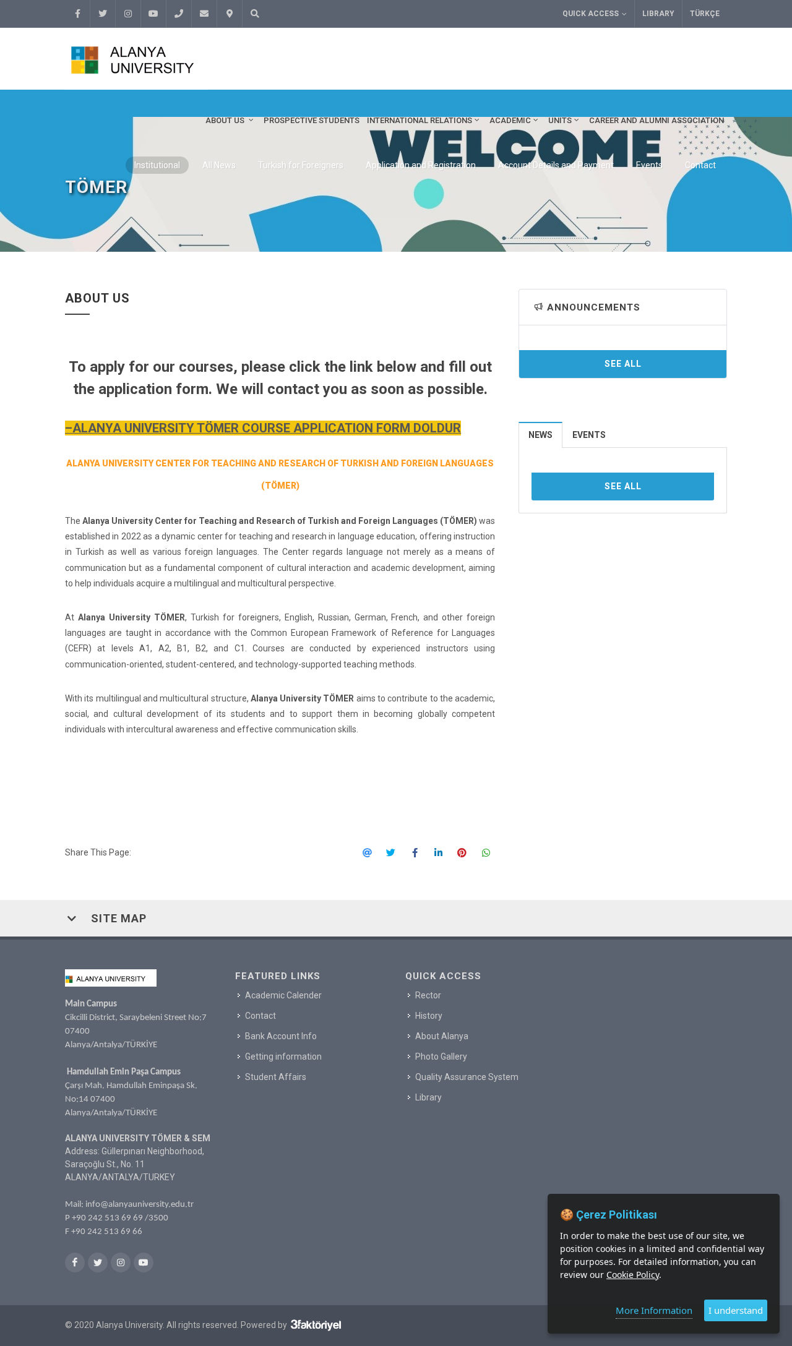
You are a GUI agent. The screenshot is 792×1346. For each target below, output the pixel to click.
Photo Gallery (441, 1056)
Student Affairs (275, 1077)
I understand (735, 1310)
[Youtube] (153, 13)
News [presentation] (540, 435)
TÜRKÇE (705, 13)
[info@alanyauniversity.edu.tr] (204, 13)
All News (219, 165)
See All (623, 364)
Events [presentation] (589, 435)
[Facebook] (77, 13)
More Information (654, 1310)
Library (658, 13)
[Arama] (255, 13)
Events (649, 165)
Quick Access (590, 13)
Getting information (283, 1056)
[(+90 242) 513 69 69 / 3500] (178, 13)
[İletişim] (229, 13)
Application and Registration (421, 165)
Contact (700, 165)
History (428, 1016)
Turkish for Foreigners (300, 165)
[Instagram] (128, 13)
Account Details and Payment (556, 165)
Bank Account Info (281, 1036)
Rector (428, 995)
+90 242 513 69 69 (107, 1218)
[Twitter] (102, 13)
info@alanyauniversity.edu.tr (139, 1204)
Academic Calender (283, 995)
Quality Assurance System (467, 1077)
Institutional (157, 165)
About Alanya (441, 1036)
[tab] (541, 434)
